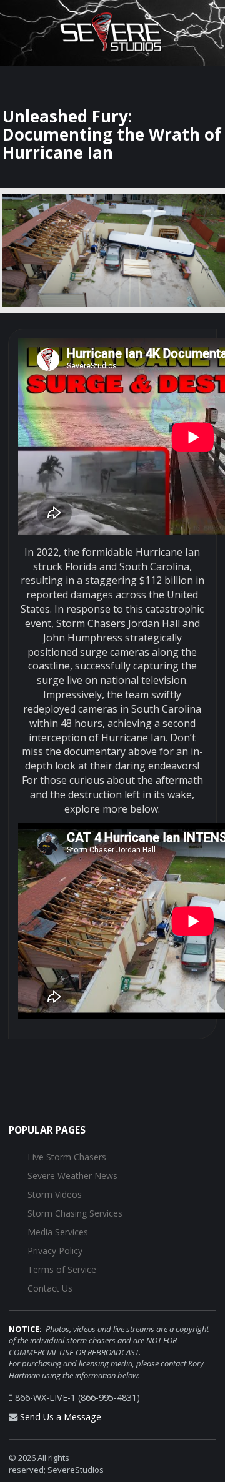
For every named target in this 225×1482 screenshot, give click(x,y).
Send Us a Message (60, 1417)
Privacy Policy (55, 1251)
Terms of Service (62, 1269)
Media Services (58, 1232)
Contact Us (50, 1288)
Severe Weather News (73, 1176)
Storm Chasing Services (75, 1213)
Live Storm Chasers (67, 1157)
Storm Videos (55, 1194)
